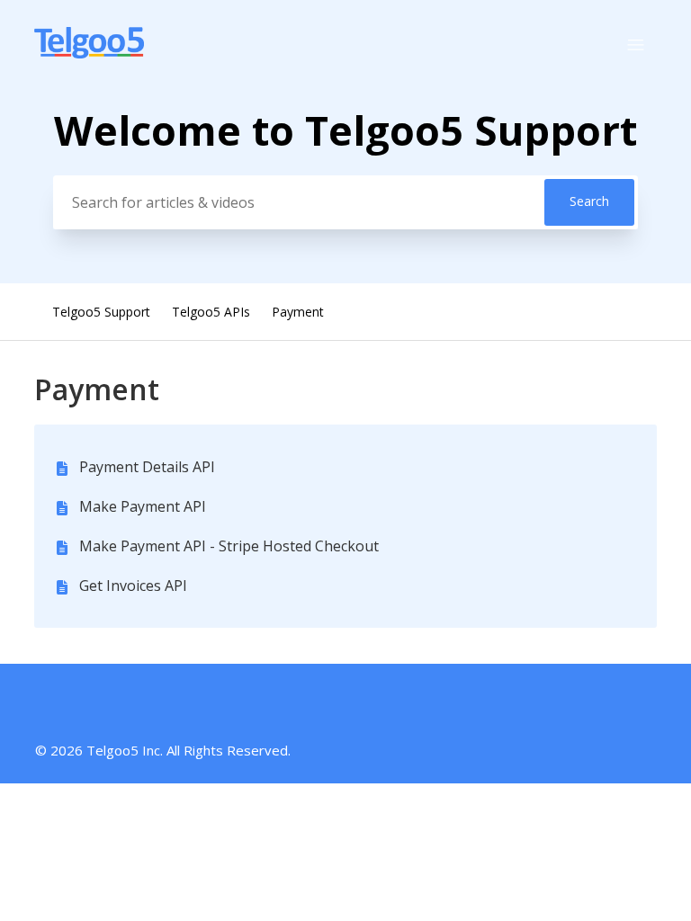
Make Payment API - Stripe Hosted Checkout (229, 546)
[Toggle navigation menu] (636, 45)
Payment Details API (147, 467)
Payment (298, 311)
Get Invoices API (133, 585)
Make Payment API (142, 506)
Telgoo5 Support (101, 311)
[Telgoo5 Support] (89, 53)
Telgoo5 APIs (211, 311)
